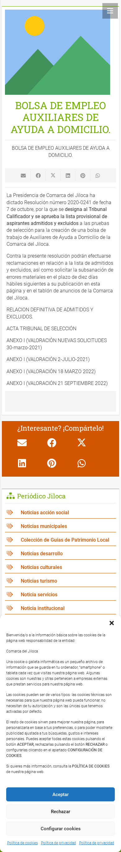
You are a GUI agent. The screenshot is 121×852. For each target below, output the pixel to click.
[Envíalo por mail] (23, 176)
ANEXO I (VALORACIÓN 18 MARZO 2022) (51, 371)
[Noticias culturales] (60, 567)
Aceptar (60, 794)
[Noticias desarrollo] (60, 553)
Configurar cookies (61, 828)
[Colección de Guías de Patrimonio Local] (60, 540)
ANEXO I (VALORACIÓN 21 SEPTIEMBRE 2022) (57, 383)
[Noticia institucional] (60, 608)
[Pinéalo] (82, 176)
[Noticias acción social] (60, 512)
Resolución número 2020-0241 (58, 202)
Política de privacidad (58, 843)
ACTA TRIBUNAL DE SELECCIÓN (41, 329)
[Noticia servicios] (60, 595)
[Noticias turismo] (60, 581)
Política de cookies (22, 843)
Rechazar (60, 811)
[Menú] (110, 11)
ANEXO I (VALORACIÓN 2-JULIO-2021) (48, 359)
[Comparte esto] (38, 176)
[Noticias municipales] (60, 526)
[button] (112, 623)
